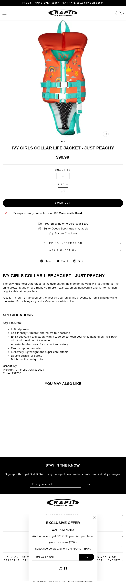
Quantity (63, 170)
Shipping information (63, 243)
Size (63, 184)
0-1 (63, 190)
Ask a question (63, 250)
